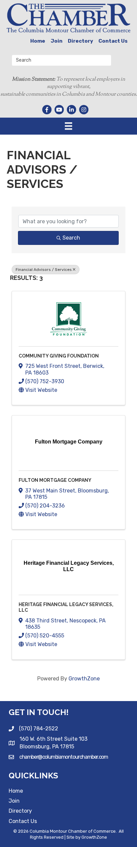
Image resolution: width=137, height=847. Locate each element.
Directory (80, 41)
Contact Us (113, 41)
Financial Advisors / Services (44, 269)
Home (37, 41)
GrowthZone (84, 678)
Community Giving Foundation (59, 356)
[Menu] (68, 126)
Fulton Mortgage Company (55, 480)
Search (71, 238)
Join (57, 41)
